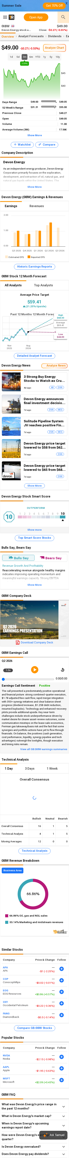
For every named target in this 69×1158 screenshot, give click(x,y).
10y (58, 56)
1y (44, 56)
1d (11, 56)
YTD (37, 56)
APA (5, 967)
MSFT (6, 1078)
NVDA (6, 1055)
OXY (5, 1001)
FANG (6, 1013)
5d (18, 56)
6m (31, 56)
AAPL (6, 1066)
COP (5, 978)
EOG (5, 990)
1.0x (8, 670)
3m (24, 57)
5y (51, 56)
